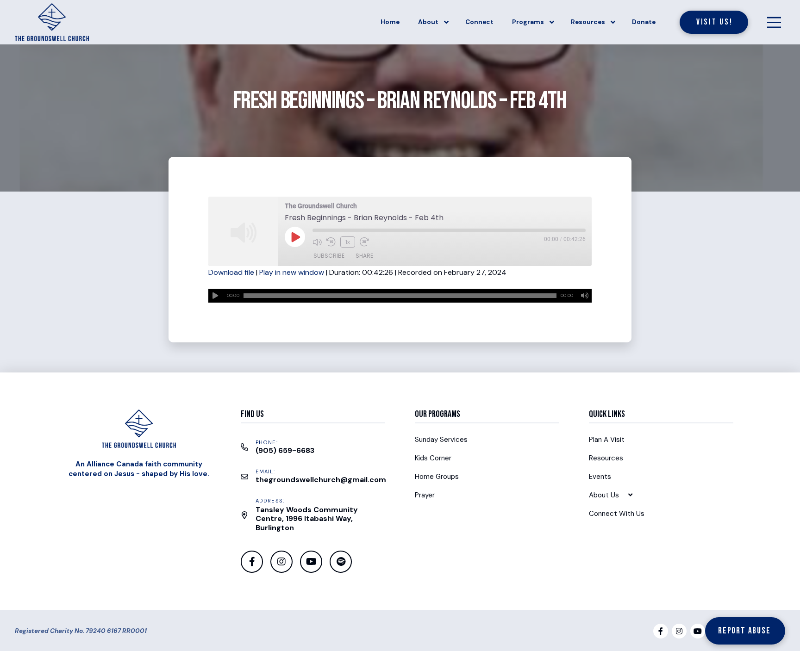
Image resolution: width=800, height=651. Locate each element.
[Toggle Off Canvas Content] (774, 22)
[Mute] (585, 296)
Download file (231, 272)
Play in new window (291, 272)
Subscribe (328, 256)
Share (364, 256)
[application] (399, 296)
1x (347, 242)
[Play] (215, 296)
